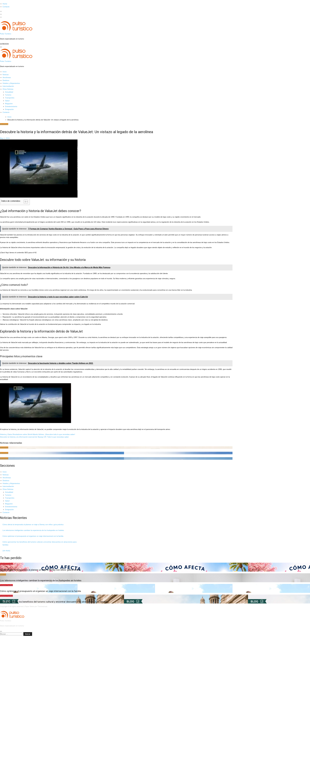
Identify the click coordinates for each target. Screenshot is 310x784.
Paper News (29, 606)
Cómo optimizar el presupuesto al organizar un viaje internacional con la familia (33, 536)
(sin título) (6, 551)
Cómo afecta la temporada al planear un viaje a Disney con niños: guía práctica (33, 524)
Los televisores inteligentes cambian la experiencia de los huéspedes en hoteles (33, 530)
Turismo (8, 95)
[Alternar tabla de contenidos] (24, 202)
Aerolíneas (7, 77)
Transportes (9, 98)
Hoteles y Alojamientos (11, 83)
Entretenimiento (11, 106)
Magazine (9, 104)
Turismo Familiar (6, 564)
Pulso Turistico (5, 34)
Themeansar (42, 606)
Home (5, 4)
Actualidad (9, 92)
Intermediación (8, 86)
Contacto (6, 7)
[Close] (1, 631)
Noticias (6, 75)
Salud (7, 101)
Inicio (5, 72)
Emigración (9, 109)
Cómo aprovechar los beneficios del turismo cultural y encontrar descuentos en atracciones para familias (54, 601)
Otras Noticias (8, 89)
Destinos (6, 80)
